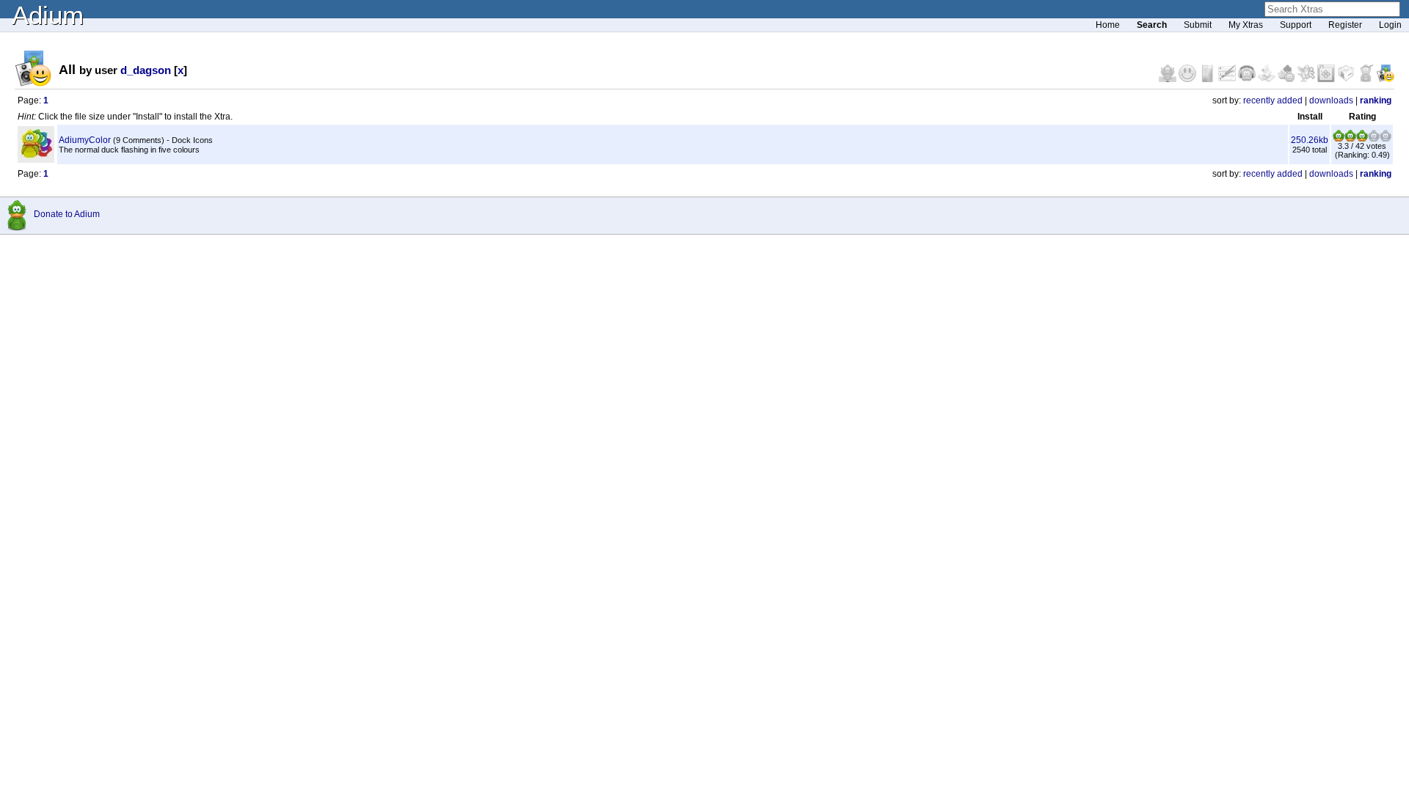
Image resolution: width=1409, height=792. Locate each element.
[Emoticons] (1188, 79)
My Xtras (1245, 25)
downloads (1331, 100)
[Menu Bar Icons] (1327, 79)
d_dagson (145, 70)
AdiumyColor (85, 140)
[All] (1385, 79)
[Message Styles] (1228, 79)
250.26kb (1309, 140)
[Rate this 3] (1362, 138)
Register (1345, 25)
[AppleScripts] (1268, 79)
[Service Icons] (1307, 79)
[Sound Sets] (1248, 79)
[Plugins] (1347, 79)
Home (1108, 25)
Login (1390, 25)
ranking (1375, 100)
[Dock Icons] (1169, 79)
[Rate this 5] (1385, 138)
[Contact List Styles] (1208, 79)
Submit (1198, 25)
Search (1152, 25)
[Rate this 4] (1374, 138)
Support (1295, 25)
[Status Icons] (1287, 79)
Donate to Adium (67, 214)
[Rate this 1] (1338, 138)
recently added (1273, 100)
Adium (48, 15)
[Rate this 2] (1350, 138)
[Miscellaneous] (1367, 79)
